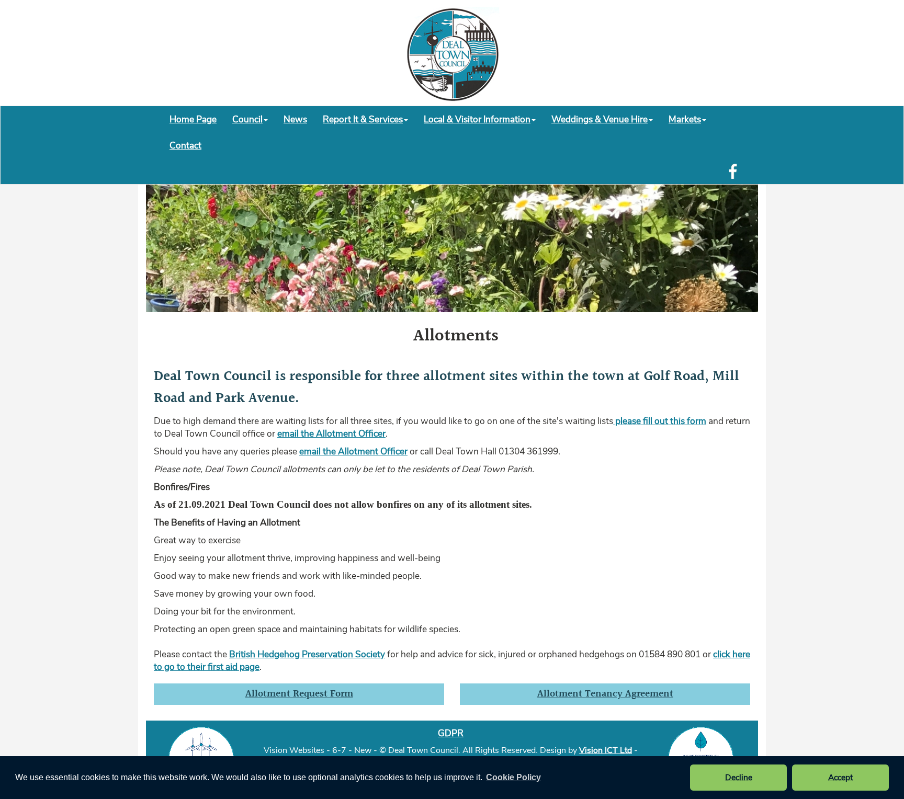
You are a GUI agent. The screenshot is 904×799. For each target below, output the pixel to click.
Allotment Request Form (299, 694)
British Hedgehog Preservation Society (307, 654)
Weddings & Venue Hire (599, 119)
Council (247, 119)
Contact (185, 145)
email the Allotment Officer (331, 433)
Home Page (193, 119)
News (295, 119)
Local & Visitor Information (477, 119)
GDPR (451, 733)
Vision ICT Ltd (605, 750)
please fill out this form (659, 421)
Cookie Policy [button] (513, 777)
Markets (685, 119)
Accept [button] (840, 777)
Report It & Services (363, 119)
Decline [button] (738, 777)
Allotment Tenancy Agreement (605, 694)
